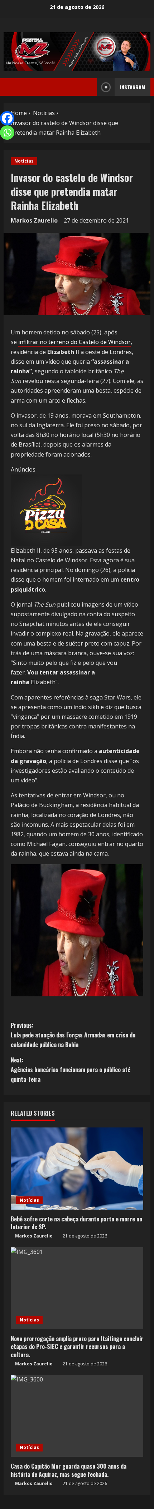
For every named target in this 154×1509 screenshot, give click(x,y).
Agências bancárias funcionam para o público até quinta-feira (70, 1070)
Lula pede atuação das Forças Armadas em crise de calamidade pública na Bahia (73, 1035)
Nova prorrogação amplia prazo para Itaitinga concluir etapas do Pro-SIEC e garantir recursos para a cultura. (77, 1346)
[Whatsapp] (7, 132)
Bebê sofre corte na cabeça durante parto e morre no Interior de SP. (76, 1223)
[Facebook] (7, 118)
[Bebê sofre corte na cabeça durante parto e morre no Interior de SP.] (77, 1168)
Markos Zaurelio (34, 220)
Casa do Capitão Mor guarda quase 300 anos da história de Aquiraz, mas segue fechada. (68, 1470)
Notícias (24, 161)
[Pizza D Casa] (46, 509)
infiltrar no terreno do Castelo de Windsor (74, 342)
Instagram (132, 87)
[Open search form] (89, 87)
